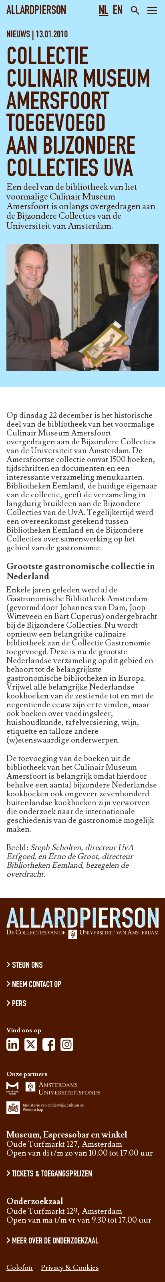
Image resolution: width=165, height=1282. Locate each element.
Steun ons (27, 965)
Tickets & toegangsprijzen (52, 1174)
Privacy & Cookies (70, 1268)
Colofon (19, 1268)
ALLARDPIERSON (36, 12)
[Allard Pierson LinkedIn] (12, 1046)
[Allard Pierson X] (30, 1046)
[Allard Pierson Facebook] (48, 1046)
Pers (19, 1004)
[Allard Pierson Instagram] (66, 1046)
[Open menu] (152, 11)
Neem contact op (36, 985)
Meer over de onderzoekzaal (55, 1241)
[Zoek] (134, 10)
